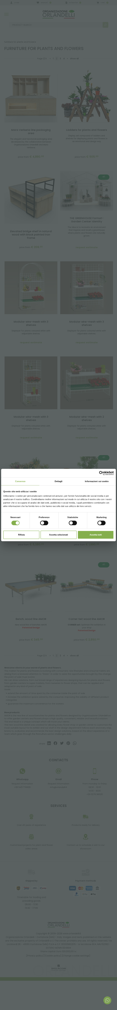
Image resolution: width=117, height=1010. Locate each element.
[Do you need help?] (107, 1000)
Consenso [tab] (20, 481)
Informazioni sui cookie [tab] (96, 481)
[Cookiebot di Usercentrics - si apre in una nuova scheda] (101, 473)
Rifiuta (21, 534)
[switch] (44, 523)
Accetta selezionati (58, 534)
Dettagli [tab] (58, 481)
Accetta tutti (96, 534)
